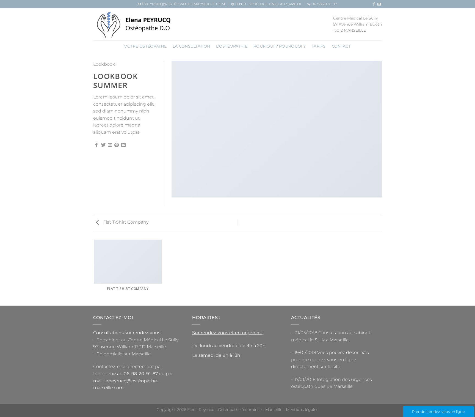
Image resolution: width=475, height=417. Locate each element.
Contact (341, 46)
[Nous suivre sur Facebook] (373, 4)
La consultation (191, 46)
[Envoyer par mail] (110, 145)
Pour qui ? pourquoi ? (279, 46)
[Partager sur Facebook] (96, 145)
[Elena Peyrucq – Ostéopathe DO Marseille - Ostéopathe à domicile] (133, 24)
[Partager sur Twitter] (103, 145)
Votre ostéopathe (145, 46)
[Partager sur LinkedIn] (123, 145)
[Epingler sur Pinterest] (116, 145)
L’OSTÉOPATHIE (231, 46)
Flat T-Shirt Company (125, 222)
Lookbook (104, 64)
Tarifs (319, 46)
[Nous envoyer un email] (379, 4)
